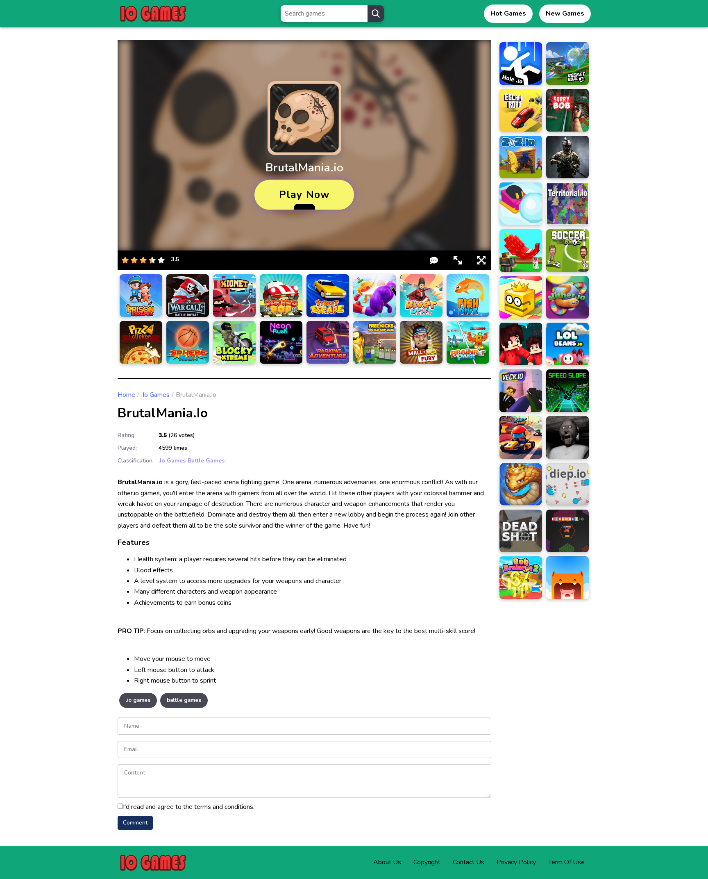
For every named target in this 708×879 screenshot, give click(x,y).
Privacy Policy (516, 862)
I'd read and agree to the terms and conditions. (188, 806)
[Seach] (376, 13)
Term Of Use (566, 862)
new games (565, 13)
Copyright (426, 862)
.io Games (155, 395)
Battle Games (206, 461)
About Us (387, 862)
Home (126, 395)
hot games (508, 13)
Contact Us (468, 862)
